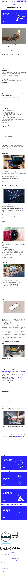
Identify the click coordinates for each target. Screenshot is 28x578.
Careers (2, 556)
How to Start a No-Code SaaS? (15, 556)
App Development (13, 552)
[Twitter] (17, 548)
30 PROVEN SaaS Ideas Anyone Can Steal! (8, 471)
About (12, 1)
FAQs (6, 552)
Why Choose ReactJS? (14, 560)
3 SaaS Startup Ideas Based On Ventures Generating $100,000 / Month (12, 521)
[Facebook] (15, 548)
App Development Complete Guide (16, 555)
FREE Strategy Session (22, 1)
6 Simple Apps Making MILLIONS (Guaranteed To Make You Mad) (12, 504)
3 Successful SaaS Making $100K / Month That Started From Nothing (12, 487)
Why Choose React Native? (15, 558)
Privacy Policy (7, 554)
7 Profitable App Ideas (4, 571)
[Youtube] (19, 548)
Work (14, 1)
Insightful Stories (14, 4)
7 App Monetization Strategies (5, 568)
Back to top (26, 573)
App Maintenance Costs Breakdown (6, 566)
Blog (16, 1)
